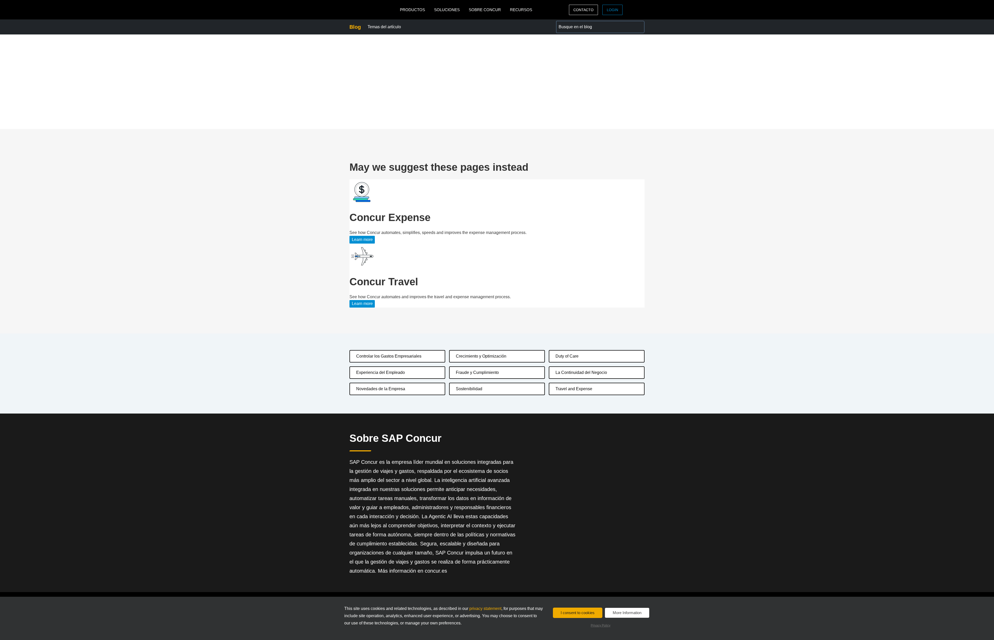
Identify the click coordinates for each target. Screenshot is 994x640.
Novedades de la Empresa (380, 389)
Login (612, 10)
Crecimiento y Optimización (481, 356)
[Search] (638, 27)
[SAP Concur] (373, 9)
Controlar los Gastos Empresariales (388, 356)
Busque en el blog (572, 24)
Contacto (583, 10)
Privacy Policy (600, 625)
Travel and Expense (574, 389)
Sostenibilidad (469, 389)
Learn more (362, 239)
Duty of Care (567, 356)
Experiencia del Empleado (380, 372)
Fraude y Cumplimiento (477, 372)
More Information (627, 612)
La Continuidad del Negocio (581, 372)
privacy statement (485, 608)
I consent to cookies (578, 612)
